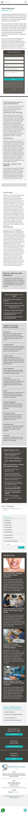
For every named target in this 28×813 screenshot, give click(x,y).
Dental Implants (8, 527)
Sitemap (16, 798)
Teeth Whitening (8, 531)
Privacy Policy (13, 798)
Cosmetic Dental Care (10, 712)
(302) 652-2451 (9, 283)
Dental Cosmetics (9, 537)
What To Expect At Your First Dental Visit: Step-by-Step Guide (13, 610)
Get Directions (14, 734)
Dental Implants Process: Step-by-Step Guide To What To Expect (13, 683)
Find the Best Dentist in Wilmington (13, 720)
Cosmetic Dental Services (11, 717)
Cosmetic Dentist (8, 535)
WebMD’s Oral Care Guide (15, 460)
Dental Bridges (8, 522)
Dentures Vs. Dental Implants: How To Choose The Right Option (12, 646)
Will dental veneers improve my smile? (13, 303)
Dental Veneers (8, 529)
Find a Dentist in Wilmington (11, 541)
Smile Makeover (10, 506)
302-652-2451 (6, 135)
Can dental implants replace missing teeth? (15, 305)
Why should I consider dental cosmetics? (14, 310)
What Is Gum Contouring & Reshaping (13, 714)
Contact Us (14, 758)
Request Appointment (14, 746)
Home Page (16, 458)
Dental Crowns (8, 525)
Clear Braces (8, 520)
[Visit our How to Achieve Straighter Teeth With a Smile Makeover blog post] (14, 571)
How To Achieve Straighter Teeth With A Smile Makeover (13, 575)
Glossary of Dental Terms (10, 454)
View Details (16, 495)
